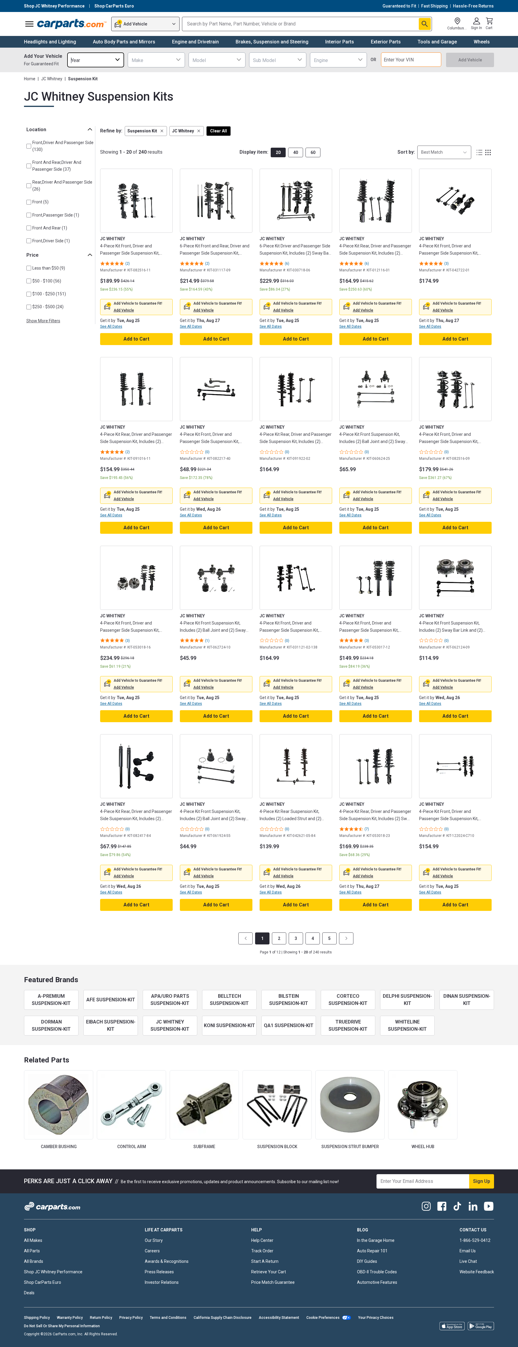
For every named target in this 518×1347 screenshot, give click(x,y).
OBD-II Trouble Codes (377, 1271)
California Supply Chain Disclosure (223, 1318)
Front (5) (40, 201)
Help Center (262, 1240)
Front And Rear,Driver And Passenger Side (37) (56, 166)
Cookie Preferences (323, 1318)
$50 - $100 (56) (46, 281)
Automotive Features (377, 1282)
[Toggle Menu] (29, 24)
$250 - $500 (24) (48, 306)
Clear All (218, 130)
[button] (146, 131)
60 (313, 152)
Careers (152, 1250)
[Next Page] (346, 938)
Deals (29, 1292)
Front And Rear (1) (49, 228)
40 (295, 152)
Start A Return (264, 1261)
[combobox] (95, 59)
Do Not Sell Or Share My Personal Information (62, 1326)
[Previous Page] (245, 938)
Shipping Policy (37, 1318)
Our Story (154, 1240)
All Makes (33, 1240)
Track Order (262, 1250)
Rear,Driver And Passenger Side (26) (62, 185)
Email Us (468, 1250)
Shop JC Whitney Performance (53, 1271)
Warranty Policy (70, 1318)
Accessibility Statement (279, 1318)
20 (278, 152)
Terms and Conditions (168, 1318)
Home (29, 78)
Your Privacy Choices (376, 1318)
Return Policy (101, 1318)
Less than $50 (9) (48, 268)
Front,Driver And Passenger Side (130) (63, 146)
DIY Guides (367, 1261)
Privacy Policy (131, 1318)
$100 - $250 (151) (49, 293)
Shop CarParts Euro (42, 1282)
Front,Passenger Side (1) (55, 215)
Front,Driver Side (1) (51, 240)
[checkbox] (28, 146)
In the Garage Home (375, 1240)
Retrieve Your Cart (268, 1271)
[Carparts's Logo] (72, 24)
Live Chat (468, 1261)
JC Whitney (51, 78)
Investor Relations (162, 1282)
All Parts (32, 1250)
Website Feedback (477, 1271)
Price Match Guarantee (273, 1282)
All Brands (33, 1261)
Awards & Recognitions (167, 1261)
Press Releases (159, 1271)
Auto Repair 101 (372, 1250)
